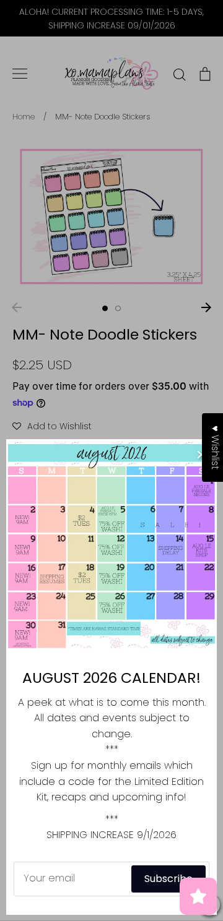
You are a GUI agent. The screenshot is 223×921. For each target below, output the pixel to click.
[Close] (201, 454)
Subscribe (168, 879)
